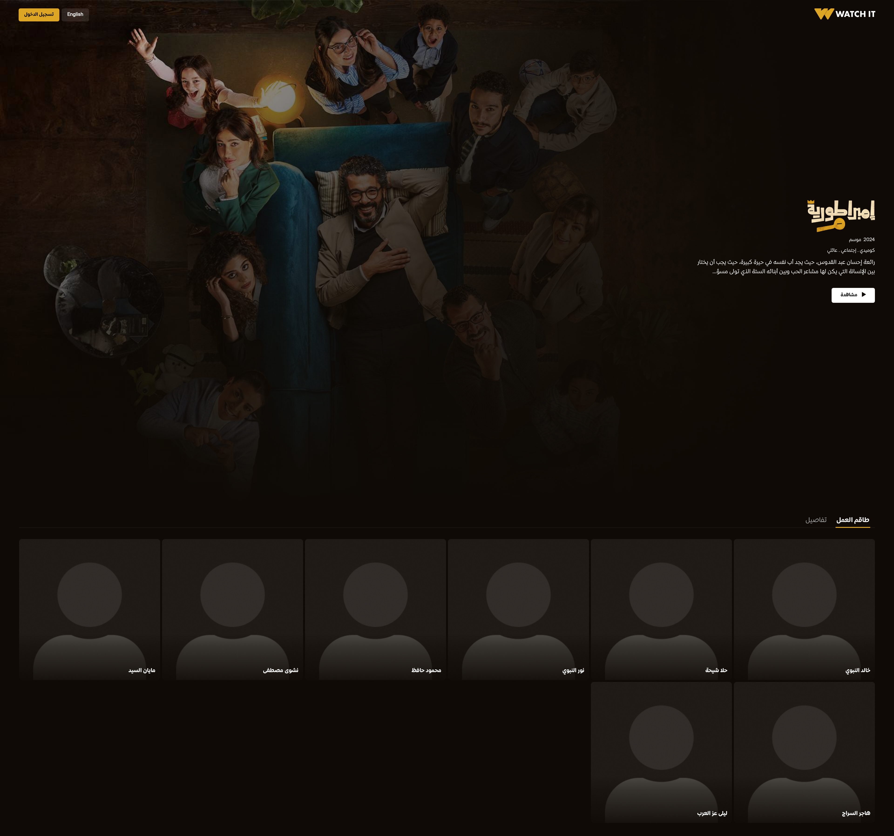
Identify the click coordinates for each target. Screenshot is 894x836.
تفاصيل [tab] (816, 521)
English (75, 15)
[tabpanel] (447, 682)
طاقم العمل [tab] (852, 521)
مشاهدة (849, 295)
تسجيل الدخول (39, 15)
